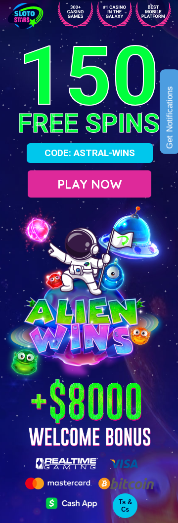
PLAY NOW (89, 184)
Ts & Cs (125, 505)
